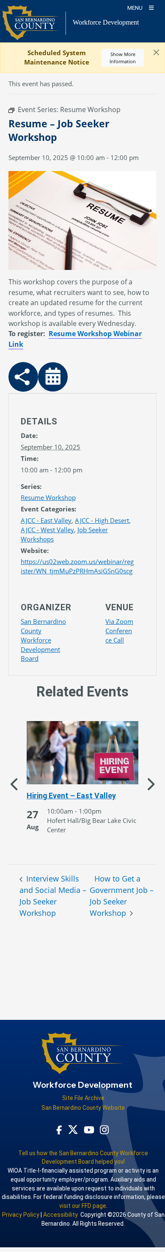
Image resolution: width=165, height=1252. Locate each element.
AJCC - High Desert (102, 520)
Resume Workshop (48, 497)
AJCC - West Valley (47, 529)
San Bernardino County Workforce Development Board (43, 640)
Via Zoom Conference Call (119, 630)
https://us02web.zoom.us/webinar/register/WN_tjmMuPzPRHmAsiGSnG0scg (77, 566)
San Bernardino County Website (83, 1107)
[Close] (156, 52)
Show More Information (123, 58)
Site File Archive (83, 1098)
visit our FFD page (82, 1205)
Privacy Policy (20, 1214)
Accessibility (60, 1214)
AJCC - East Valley (46, 520)
